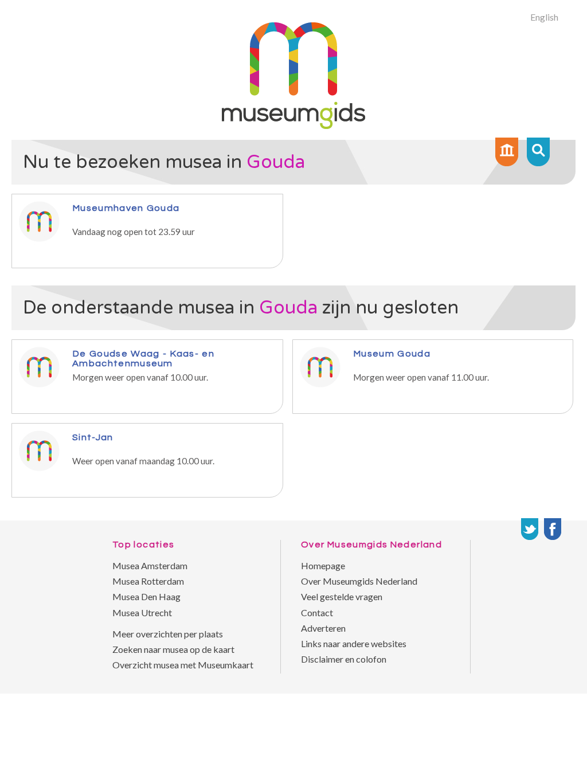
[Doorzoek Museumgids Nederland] (538, 152)
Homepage (323, 565)
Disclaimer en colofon (343, 658)
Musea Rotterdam (148, 580)
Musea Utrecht (142, 612)
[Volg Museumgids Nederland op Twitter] (529, 529)
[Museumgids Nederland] (293, 125)
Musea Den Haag (146, 596)
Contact (317, 612)
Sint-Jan (93, 437)
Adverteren (323, 628)
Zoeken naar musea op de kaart (173, 649)
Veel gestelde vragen (341, 596)
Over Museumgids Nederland (359, 580)
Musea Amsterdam (149, 565)
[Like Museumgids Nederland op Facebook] (552, 529)
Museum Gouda (392, 353)
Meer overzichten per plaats (167, 633)
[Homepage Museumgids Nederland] (506, 152)
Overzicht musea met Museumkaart (182, 664)
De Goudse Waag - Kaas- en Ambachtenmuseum (143, 358)
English (544, 16)
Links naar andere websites (353, 643)
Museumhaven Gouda (125, 208)
